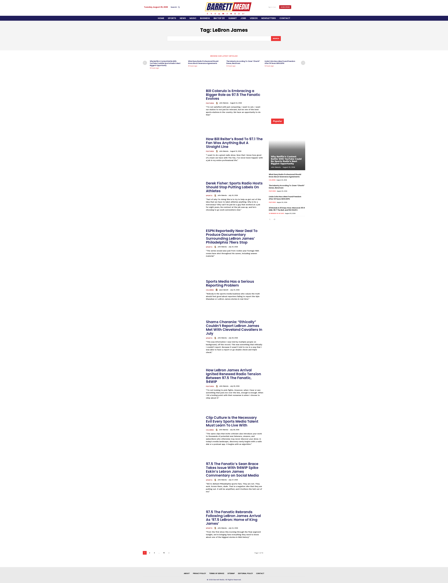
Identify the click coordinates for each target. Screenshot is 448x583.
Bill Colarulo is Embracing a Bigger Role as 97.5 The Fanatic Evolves (233, 94)
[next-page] (303, 63)
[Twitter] (211, 13)
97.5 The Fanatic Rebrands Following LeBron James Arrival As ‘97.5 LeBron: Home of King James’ (233, 517)
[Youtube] (223, 13)
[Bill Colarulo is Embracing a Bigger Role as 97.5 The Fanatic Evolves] (173, 102)
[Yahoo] (243, 13)
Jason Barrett (223, 290)
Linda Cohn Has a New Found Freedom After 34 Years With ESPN (280, 62)
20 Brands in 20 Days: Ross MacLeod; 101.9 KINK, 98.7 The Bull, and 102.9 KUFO (287, 209)
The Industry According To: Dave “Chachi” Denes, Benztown (243, 62)
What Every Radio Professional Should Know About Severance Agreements (203, 62)
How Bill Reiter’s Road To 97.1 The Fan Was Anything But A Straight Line (234, 142)
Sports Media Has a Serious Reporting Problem (230, 283)
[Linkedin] (219, 13)
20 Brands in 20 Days (276, 213)
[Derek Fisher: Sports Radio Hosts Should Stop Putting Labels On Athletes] (173, 196)
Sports (209, 195)
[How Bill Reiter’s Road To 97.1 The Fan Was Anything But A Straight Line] (173, 149)
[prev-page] (145, 63)
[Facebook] (207, 13)
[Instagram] (215, 13)
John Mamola (223, 103)
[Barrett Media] (228, 6)
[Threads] (235, 13)
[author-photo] (217, 103)
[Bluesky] (231, 13)
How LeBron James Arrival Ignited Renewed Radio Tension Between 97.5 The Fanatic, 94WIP (233, 376)
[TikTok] (227, 13)
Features (210, 103)
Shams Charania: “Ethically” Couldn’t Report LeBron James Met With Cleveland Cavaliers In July (234, 327)
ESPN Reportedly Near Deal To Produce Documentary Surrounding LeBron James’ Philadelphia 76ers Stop (231, 236)
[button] (176, 7)
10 (164, 553)
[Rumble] (239, 13)
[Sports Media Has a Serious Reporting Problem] (173, 290)
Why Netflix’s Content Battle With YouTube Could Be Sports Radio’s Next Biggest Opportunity (165, 63)
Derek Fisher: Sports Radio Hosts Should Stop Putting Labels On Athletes (234, 187)
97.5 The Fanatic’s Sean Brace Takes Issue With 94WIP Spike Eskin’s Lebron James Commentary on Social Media (232, 469)
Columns (210, 290)
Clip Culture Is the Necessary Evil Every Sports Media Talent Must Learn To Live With (232, 421)
